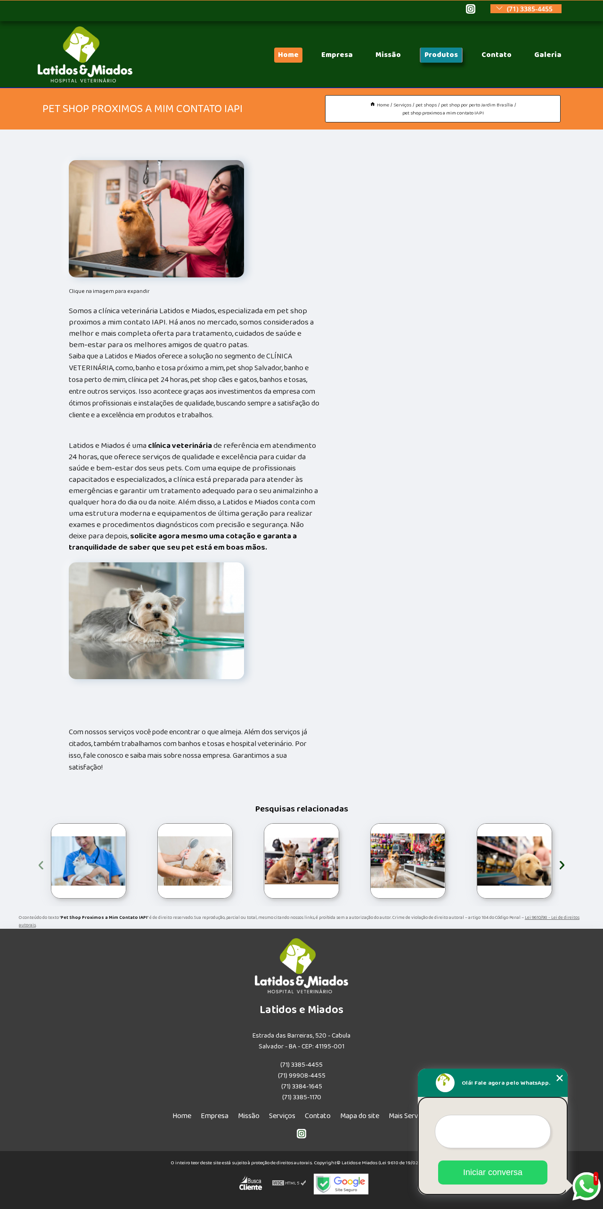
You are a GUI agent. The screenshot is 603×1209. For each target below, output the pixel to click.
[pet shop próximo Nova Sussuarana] (408, 861)
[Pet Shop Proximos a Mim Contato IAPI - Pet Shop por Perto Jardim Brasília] (156, 218)
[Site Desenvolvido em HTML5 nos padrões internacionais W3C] (289, 1184)
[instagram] (470, 9)
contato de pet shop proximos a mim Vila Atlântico (474, 861)
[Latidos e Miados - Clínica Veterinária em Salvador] (85, 80)
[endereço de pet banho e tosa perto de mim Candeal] (301, 861)
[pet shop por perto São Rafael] (195, 861)
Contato (496, 55)
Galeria (548, 55)
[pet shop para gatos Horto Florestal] (88, 861)
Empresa (337, 55)
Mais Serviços (410, 1116)
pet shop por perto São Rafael (155, 861)
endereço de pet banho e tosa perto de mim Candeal (262, 861)
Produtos (441, 55)
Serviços (282, 1116)
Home (288, 55)
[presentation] (41, 863)
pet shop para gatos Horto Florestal (40, 861)
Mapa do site (359, 1116)
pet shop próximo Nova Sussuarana (366, 861)
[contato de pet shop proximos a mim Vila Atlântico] (514, 861)
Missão (388, 55)
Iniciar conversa (492, 1172)
